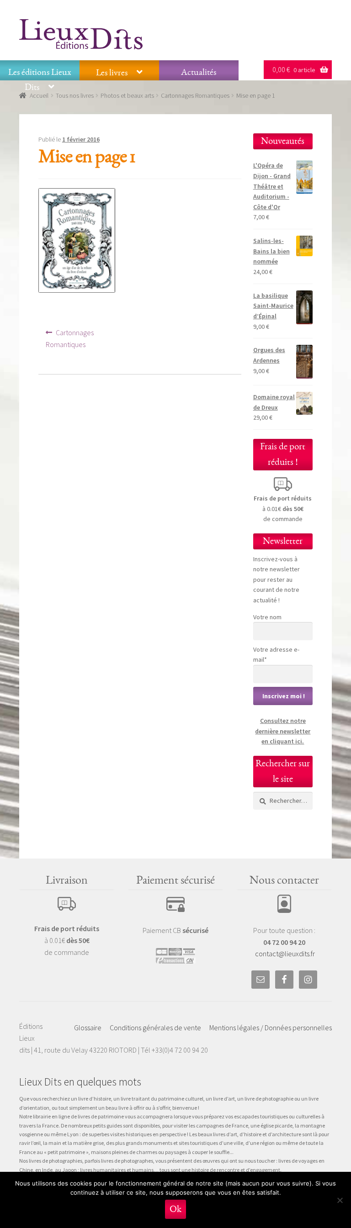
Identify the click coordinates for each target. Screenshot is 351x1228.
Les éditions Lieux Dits (39, 80)
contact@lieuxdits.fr (285, 953)
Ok (175, 1209)
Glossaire (87, 1027)
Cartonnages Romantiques (195, 95)
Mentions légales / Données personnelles (270, 1027)
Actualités (198, 72)
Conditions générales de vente (155, 1027)
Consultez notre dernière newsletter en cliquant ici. (282, 731)
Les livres (112, 72)
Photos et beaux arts (127, 95)
